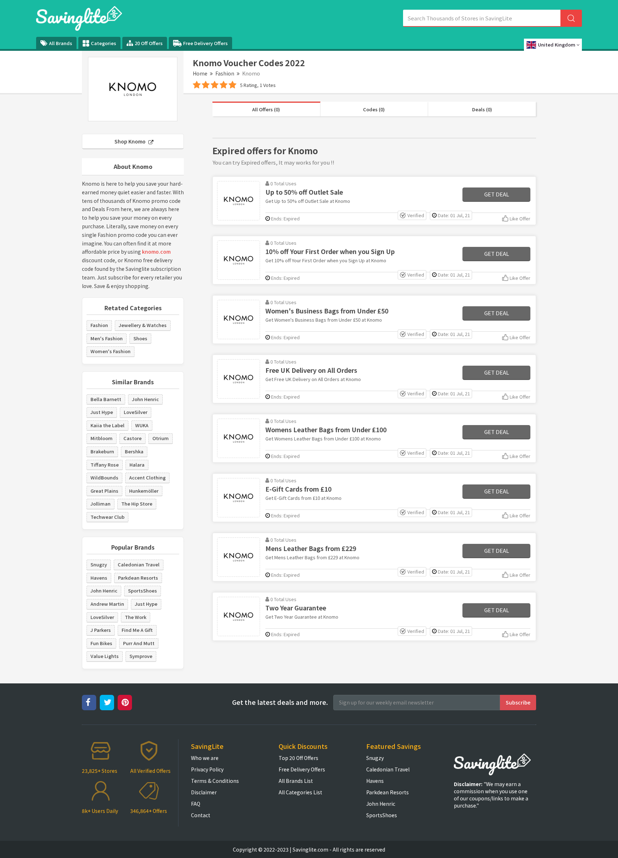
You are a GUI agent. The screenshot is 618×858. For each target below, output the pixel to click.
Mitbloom (101, 438)
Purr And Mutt (138, 643)
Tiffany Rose (104, 464)
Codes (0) (374, 109)
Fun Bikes (101, 643)
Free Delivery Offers (205, 43)
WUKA (141, 425)
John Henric (145, 399)
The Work (135, 617)
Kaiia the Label (107, 425)
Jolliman (100, 503)
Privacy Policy (207, 769)
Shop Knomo (130, 141)
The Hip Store (136, 503)
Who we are (205, 757)
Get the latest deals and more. (280, 702)
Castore (132, 438)
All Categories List (300, 792)
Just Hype (101, 412)
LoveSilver (135, 412)
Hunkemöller (143, 490)
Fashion (224, 73)
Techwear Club (107, 516)
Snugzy (98, 564)
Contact (200, 815)
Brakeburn (102, 451)
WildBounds (104, 477)
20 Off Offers (149, 43)
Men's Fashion (106, 338)
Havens (98, 577)
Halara (136, 464)
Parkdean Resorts (138, 577)
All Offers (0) (266, 109)
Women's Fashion (110, 351)
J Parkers (100, 630)
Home (200, 73)
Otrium (160, 438)
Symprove (140, 656)
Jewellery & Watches (143, 325)
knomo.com (156, 251)
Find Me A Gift (137, 630)
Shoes (140, 338)
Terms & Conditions (215, 780)
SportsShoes (142, 590)
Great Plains (104, 490)
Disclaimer (204, 792)
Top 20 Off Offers (298, 757)
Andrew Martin (107, 603)
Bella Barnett (105, 399)
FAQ (195, 803)
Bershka (134, 451)
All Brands (60, 43)
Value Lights (104, 656)
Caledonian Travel (139, 564)
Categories (103, 43)
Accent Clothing (147, 477)
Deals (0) (482, 109)
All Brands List (296, 780)
